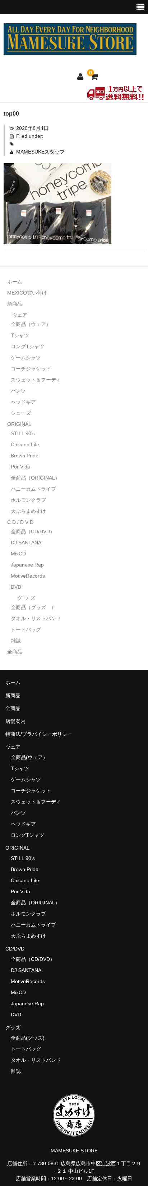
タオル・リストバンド (36, 618)
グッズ (15, 1027)
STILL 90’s (23, 433)
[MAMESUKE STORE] (70, 50)
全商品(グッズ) (28, 1038)
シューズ (21, 413)
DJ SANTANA (26, 542)
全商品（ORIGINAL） (35, 478)
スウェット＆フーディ (36, 380)
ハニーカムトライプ (33, 489)
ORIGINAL (19, 424)
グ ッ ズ (26, 598)
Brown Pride (24, 455)
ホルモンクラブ (28, 500)
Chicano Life (25, 444)
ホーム (14, 282)
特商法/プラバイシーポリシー (38, 734)
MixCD (18, 553)
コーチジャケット (31, 368)
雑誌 (16, 640)
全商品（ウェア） (33, 324)
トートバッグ (26, 629)
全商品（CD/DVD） (35, 531)
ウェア (19, 315)
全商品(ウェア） (29, 757)
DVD (16, 587)
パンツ (18, 391)
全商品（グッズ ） (33, 607)
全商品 (14, 652)
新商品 (14, 304)
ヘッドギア (23, 402)
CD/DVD (14, 949)
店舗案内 (15, 721)
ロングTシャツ (27, 346)
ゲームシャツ (26, 357)
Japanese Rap (27, 565)
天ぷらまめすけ (28, 511)
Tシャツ (20, 335)
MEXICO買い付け (27, 293)
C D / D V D (20, 522)
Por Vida (20, 467)
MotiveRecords (28, 576)
